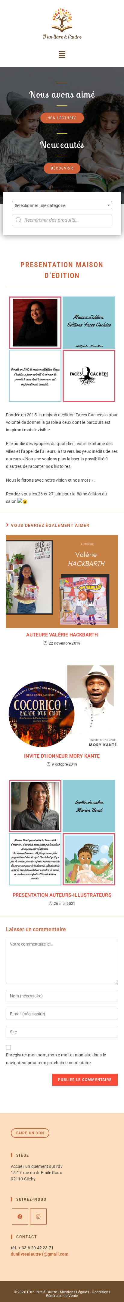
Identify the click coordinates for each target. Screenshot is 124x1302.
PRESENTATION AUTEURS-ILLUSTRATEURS (62, 895)
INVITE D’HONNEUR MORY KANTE (62, 756)
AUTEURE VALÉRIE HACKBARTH (62, 635)
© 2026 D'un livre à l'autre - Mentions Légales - (53, 1292)
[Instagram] (38, 1216)
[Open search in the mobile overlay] (62, 220)
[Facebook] (20, 1216)
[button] (62, 54)
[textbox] (62, 205)
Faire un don (30, 1133)
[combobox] (62, 205)
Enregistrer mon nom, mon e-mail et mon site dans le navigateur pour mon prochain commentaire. (56, 1059)
